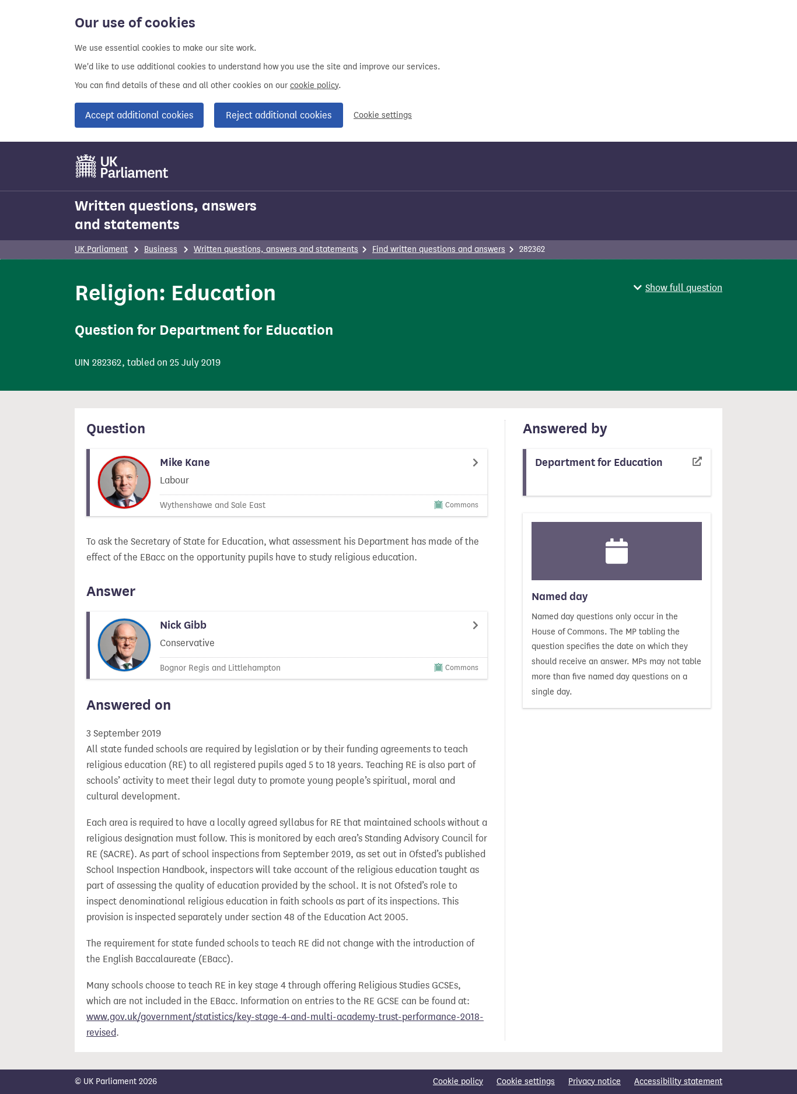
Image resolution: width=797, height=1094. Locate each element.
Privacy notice (594, 1081)
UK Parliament (101, 249)
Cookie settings (383, 115)
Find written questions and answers (438, 249)
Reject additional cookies (278, 115)
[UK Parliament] (122, 166)
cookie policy (314, 85)
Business (160, 249)
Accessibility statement (678, 1081)
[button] (678, 288)
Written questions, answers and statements (166, 215)
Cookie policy (458, 1081)
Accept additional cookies (139, 115)
